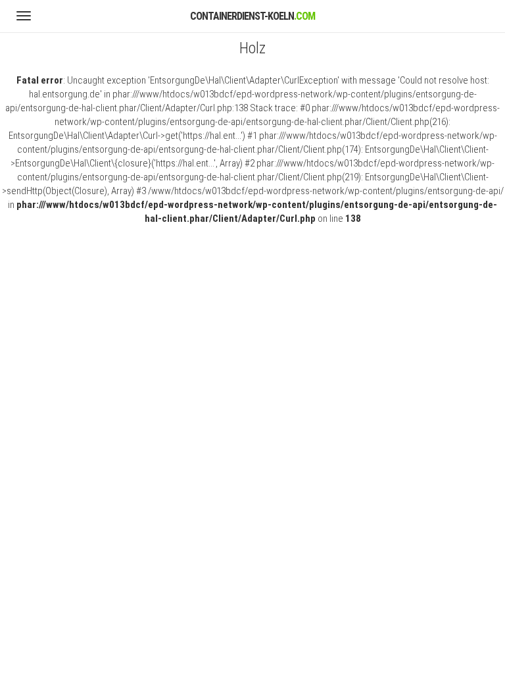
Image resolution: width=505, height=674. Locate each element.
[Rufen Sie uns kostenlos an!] (483, 19)
